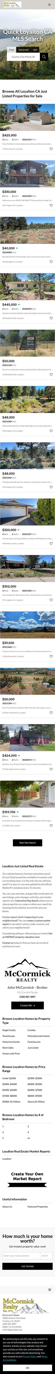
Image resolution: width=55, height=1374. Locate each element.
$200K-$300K (35, 1078)
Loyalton (6, 1158)
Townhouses (8, 1036)
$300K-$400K (9, 1084)
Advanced (23, 49)
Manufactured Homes (39, 1036)
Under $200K (9, 1078)
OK (27, 1367)
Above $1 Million (36, 1101)
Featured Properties (38, 1206)
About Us (7, 1206)
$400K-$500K (35, 1084)
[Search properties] (44, 57)
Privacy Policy (30, 1356)
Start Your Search (28, 842)
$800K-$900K (35, 1095)
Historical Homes (11, 1041)
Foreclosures (34, 1041)
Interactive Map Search (27, 900)
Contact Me (26, 1005)
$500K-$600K (9, 1090)
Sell (35, 49)
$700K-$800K (9, 1095)
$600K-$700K (35, 1090)
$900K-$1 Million (11, 1101)
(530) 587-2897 (27, 996)
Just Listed (33, 1047)
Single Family (9, 1030)
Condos (31, 1030)
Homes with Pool (11, 1053)
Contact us (7, 942)
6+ (29, 1138)
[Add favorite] (51, 149)
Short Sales (7, 1047)
